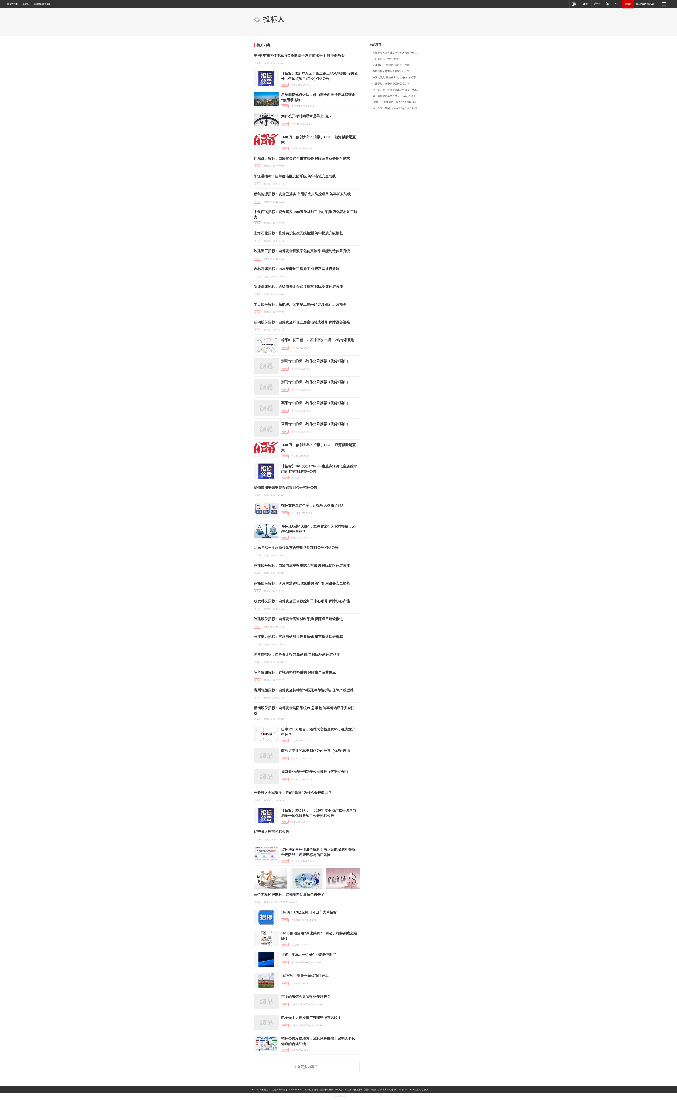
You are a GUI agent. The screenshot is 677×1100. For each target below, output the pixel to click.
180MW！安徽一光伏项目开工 (305, 975)
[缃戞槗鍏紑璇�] (585, 4)
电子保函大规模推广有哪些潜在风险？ (311, 1017)
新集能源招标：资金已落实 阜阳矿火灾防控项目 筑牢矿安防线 (302, 194)
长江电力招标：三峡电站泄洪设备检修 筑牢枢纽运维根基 (298, 637)
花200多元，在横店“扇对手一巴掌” (391, 65)
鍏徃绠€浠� (311, 1089)
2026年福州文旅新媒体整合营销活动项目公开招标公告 (296, 548)
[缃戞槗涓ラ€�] (597, 4)
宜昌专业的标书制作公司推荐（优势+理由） (315, 424)
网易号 (257, 63)
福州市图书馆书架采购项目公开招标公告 (285, 487)
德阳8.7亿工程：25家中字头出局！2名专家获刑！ (319, 340)
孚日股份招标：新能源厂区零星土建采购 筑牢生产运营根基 (300, 304)
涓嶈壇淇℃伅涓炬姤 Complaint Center (396, 1089)
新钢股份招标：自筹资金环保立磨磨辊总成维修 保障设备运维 (302, 322)
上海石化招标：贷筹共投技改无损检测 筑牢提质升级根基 (298, 233)
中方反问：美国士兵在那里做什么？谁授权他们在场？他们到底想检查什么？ (398, 108)
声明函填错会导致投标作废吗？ (306, 996)
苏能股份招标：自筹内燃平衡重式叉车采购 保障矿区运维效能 (302, 565)
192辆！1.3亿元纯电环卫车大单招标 (309, 912)
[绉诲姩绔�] (574, 4)
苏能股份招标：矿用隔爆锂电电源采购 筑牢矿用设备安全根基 (302, 583)
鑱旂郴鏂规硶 (326, 1089)
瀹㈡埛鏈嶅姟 (355, 1089)
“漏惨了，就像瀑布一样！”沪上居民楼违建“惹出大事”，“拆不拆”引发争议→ (398, 102)
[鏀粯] (608, 4)
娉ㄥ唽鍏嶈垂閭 (645, 4)
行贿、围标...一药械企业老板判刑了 (309, 954)
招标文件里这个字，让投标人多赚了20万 (313, 505)
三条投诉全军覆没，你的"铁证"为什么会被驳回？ (293, 792)
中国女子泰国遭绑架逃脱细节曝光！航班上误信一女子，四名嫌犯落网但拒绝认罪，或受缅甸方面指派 (398, 90)
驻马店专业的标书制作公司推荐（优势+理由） (317, 750)
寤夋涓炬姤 (422, 1089)
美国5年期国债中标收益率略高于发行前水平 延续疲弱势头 (299, 55)
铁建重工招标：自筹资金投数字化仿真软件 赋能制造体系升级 (302, 251)
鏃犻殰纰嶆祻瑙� (42, 4)
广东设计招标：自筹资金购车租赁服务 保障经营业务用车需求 (302, 158)
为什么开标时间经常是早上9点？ (306, 116)
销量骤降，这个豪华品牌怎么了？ (391, 83)
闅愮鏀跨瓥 (370, 1089)
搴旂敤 (26, 4)
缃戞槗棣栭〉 (13, 4)
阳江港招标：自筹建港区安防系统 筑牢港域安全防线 (295, 176)
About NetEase (296, 1089)
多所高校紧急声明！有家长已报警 (391, 71)
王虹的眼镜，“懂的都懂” (386, 59)
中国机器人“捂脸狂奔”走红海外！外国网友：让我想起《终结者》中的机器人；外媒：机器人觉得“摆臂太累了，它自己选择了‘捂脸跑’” (398, 77)
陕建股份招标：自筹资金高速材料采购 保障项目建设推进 (298, 619)
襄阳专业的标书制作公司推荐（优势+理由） (315, 403)
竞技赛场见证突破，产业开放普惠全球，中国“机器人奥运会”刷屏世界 (398, 52)
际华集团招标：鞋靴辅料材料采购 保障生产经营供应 (295, 672)
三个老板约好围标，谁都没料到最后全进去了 (289, 894)
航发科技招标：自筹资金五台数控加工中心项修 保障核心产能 (302, 601)
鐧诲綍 (628, 4)
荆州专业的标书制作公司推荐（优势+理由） (315, 361)
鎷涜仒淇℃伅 (341, 1089)
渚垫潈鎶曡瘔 (339, 1096)
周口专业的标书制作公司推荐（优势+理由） (315, 771)
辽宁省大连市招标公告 (271, 832)
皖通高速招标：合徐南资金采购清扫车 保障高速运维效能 (298, 286)
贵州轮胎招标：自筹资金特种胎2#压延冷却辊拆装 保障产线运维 (303, 690)
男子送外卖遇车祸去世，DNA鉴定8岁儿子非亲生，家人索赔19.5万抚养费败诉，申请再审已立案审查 (398, 96)
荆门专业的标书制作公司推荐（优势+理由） (315, 382)
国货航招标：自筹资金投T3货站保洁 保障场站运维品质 (297, 654)
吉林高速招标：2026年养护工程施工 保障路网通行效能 (296, 269)
